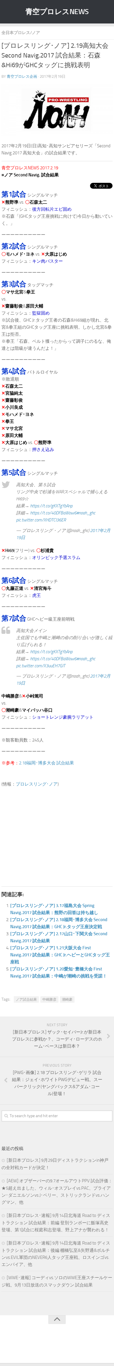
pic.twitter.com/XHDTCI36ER (41, 520)
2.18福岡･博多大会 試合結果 (46, 763)
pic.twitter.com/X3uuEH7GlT (40, 665)
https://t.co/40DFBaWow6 (53, 513)
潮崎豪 (67, 999)
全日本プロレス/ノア (20, 32)
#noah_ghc (85, 513)
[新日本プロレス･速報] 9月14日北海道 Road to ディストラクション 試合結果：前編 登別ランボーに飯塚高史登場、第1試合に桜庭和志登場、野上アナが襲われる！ (55, 1222)
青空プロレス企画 (22, 76)
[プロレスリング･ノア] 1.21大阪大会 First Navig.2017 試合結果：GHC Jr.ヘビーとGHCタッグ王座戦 (60, 955)
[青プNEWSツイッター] (51, 1347)
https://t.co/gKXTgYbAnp (51, 506)
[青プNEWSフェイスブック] (63, 1347)
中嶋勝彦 (49, 999)
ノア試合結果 (26, 999)
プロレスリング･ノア (37, 784)
